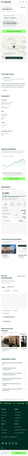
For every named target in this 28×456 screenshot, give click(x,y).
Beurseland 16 (14, 437)
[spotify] (6, 443)
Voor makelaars (18, 412)
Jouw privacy (4, 432)
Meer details (5, 207)
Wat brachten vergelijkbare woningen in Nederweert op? (12, 379)
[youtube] (2, 443)
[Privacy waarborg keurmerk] (4, 448)
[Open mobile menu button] (26, 2)
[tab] (5, 204)
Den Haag (21, 403)
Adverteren (17, 420)
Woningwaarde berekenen (20, 429)
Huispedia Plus (18, 426)
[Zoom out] (25, 40)
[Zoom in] (25, 38)
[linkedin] (16, 443)
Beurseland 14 (7, 437)
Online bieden (18, 415)
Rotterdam (8, 403)
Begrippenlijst (4, 429)
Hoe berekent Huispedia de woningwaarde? (9, 368)
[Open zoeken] (20, 2)
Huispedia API (17, 418)
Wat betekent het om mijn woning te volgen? (11, 384)
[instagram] (9, 443)
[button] (14, 47)
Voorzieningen (6, 313)
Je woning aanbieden (19, 432)
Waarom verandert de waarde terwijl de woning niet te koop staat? (12, 374)
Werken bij (3, 420)
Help (2, 426)
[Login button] (23, 2)
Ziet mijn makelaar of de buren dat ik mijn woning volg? (12, 389)
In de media (3, 415)
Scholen (15, 310)
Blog (2, 418)
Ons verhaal (3, 412)
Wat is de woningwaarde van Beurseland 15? (12, 363)
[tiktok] (12, 443)
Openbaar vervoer (6, 310)
